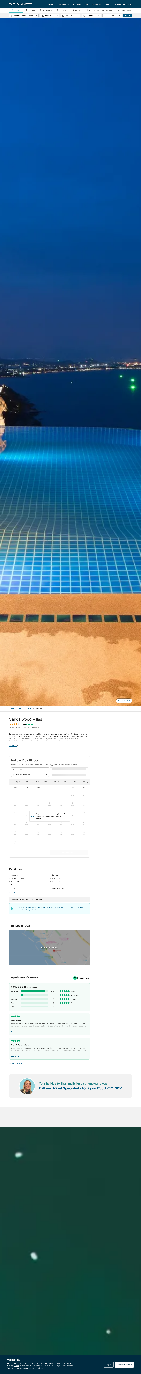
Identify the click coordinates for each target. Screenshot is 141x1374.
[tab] (18, 782)
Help (86, 4)
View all (12, 893)
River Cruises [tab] (109, 10)
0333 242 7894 (110, 1088)
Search (127, 16)
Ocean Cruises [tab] (125, 10)
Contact (108, 4)
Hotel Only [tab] (32, 10)
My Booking (96, 4)
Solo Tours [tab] (79, 10)
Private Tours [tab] (64, 10)
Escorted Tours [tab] (47, 10)
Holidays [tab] (17, 10)
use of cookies (37, 1368)
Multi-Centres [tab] (94, 10)
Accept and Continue (124, 1365)
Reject (109, 1365)
